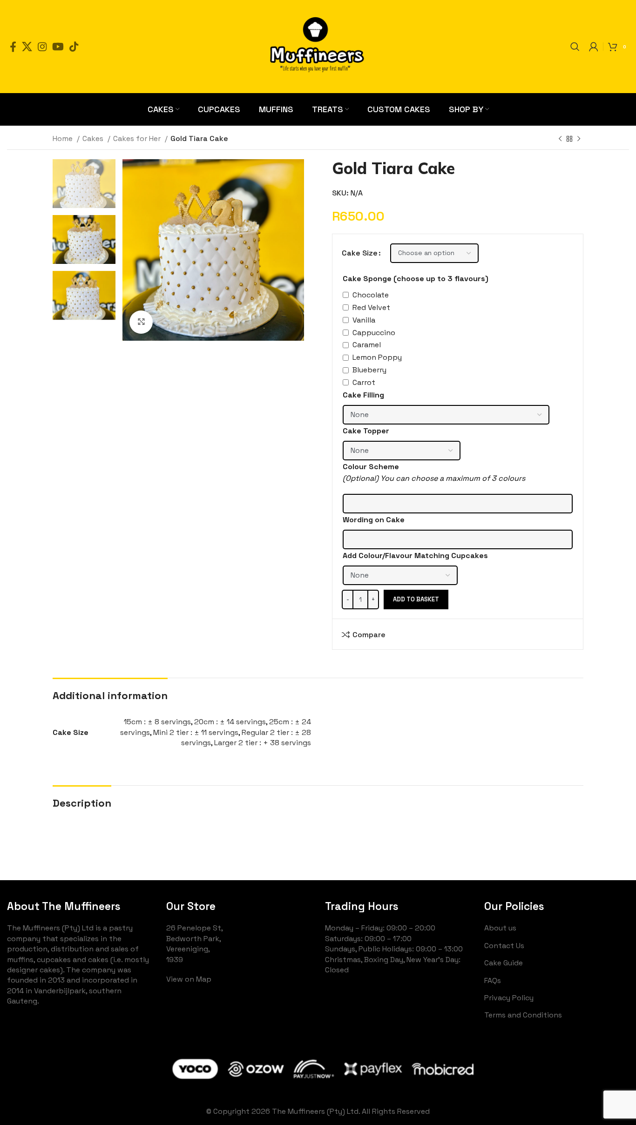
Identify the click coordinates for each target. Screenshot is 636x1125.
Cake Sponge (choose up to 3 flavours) (415, 278)
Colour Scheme (371, 467)
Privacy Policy (509, 998)
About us (500, 928)
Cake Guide (503, 963)
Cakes (93, 138)
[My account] (593, 46)
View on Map (188, 979)
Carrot (363, 382)
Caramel (366, 345)
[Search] (575, 46)
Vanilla (363, 320)
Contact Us (504, 945)
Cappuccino (373, 332)
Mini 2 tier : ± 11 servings (195, 732)
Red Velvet (371, 307)
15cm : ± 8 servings (157, 722)
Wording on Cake (374, 520)
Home (63, 138)
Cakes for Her (137, 138)
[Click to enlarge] (141, 322)
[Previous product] (560, 139)
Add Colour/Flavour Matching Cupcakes (415, 555)
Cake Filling (363, 395)
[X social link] (27, 46)
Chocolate (370, 295)
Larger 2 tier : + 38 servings (262, 743)
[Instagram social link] (42, 46)
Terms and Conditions (523, 1015)
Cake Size (360, 253)
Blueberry (369, 370)
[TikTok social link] (74, 46)
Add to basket (416, 599)
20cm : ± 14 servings (230, 722)
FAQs (492, 980)
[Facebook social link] (13, 46)
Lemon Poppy (377, 357)
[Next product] (578, 139)
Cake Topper (366, 431)
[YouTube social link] (58, 46)
